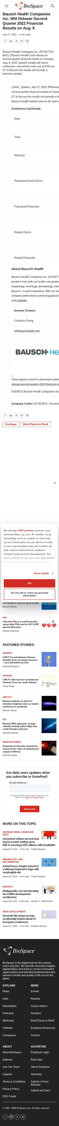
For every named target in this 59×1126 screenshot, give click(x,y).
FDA (5, 617)
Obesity (7, 697)
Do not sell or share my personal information (29, 594)
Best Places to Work (35, 424)
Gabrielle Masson (10, 733)
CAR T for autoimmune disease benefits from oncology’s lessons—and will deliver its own (20, 660)
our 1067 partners (24, 530)
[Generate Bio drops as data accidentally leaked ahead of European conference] (49, 914)
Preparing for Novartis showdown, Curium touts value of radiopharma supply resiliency (21, 749)
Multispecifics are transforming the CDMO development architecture (21, 894)
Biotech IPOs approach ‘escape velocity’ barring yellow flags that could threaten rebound (20, 726)
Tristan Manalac (38, 849)
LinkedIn (22, 300)
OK (29, 583)
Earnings (11, 424)
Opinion (7, 653)
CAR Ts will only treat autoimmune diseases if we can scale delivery (21, 681)
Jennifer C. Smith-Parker (42, 901)
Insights (8, 887)
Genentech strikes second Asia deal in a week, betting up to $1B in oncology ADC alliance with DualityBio (29, 841)
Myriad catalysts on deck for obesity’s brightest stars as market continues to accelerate (21, 704)
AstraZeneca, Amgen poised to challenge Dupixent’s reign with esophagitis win (21, 869)
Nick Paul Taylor (10, 755)
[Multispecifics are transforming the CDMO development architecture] (49, 890)
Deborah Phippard (11, 666)
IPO (4, 719)
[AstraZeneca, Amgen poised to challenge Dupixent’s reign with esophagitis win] (49, 862)
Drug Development (14, 911)
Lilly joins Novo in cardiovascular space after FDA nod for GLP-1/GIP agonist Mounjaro (21, 624)
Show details (41, 573)
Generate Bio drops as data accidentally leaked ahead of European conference (19, 918)
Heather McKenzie (11, 631)
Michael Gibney (10, 607)
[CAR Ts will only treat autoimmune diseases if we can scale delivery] (49, 681)
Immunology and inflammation (13, 860)
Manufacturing (12, 742)
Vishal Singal (8, 686)
